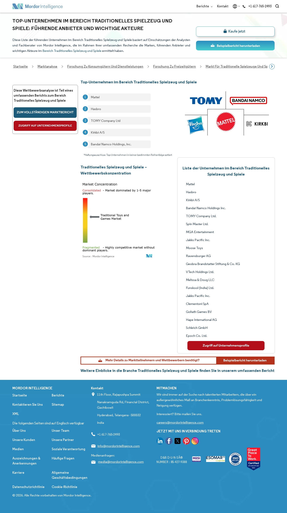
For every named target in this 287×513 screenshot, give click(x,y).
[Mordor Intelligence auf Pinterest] (186, 441)
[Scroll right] (272, 66)
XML (15, 414)
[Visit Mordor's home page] (37, 6)
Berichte (203, 6)
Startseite (19, 395)
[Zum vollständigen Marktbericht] (45, 112)
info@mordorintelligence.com (118, 446)
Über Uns (19, 431)
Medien (18, 449)
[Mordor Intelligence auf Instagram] (195, 441)
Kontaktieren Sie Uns (27, 405)
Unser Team (60, 431)
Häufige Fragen (63, 458)
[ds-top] (235, 45)
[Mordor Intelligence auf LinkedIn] (160, 441)
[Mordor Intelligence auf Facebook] (168, 441)
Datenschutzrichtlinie (28, 487)
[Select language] (235, 6)
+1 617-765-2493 (259, 6)
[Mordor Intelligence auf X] (177, 441)
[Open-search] (278, 6)
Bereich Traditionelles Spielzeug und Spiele (71, 51)
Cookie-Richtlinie (64, 487)
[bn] (235, 31)
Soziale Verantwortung (68, 449)
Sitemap (58, 405)
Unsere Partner (63, 440)
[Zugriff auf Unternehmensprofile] (45, 126)
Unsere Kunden (23, 440)
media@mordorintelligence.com (121, 462)
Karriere (18, 473)
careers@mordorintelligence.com (180, 422)
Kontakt (222, 6)
